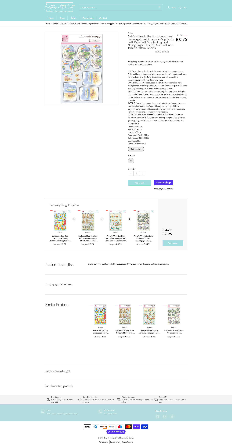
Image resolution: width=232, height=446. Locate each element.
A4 (131, 160)
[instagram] (164, 416)
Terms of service (127, 442)
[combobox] (121, 7)
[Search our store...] (160, 7)
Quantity (131, 169)
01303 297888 (110, 413)
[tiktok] (172, 416)
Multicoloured (136, 149)
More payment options (163, 188)
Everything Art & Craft (112, 438)
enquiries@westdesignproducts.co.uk (62, 413)
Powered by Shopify (127, 438)
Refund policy (103, 442)
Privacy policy (115, 442)
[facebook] (157, 416)
